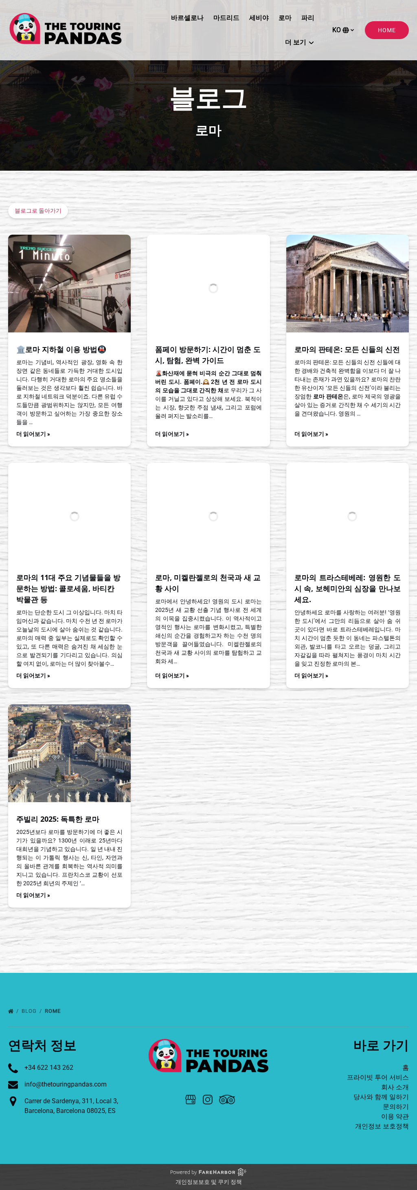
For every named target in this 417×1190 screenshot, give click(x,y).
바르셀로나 (187, 18)
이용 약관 (395, 1116)
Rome (53, 1011)
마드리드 (226, 18)
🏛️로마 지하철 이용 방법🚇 (61, 349)
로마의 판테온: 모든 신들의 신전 (347, 349)
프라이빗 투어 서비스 (378, 1077)
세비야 (259, 18)
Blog (30, 1011)
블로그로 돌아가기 (38, 210)
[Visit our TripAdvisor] (227, 1099)
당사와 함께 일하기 (381, 1097)
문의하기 (396, 1107)
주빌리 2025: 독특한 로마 (57, 819)
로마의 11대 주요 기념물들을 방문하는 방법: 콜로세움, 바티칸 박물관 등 (68, 588)
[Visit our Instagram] (208, 1099)
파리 (307, 18)
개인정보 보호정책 (382, 1126)
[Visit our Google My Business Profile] (190, 1099)
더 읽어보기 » (33, 434)
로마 (285, 18)
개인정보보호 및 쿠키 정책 (209, 1182)
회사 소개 (395, 1087)
